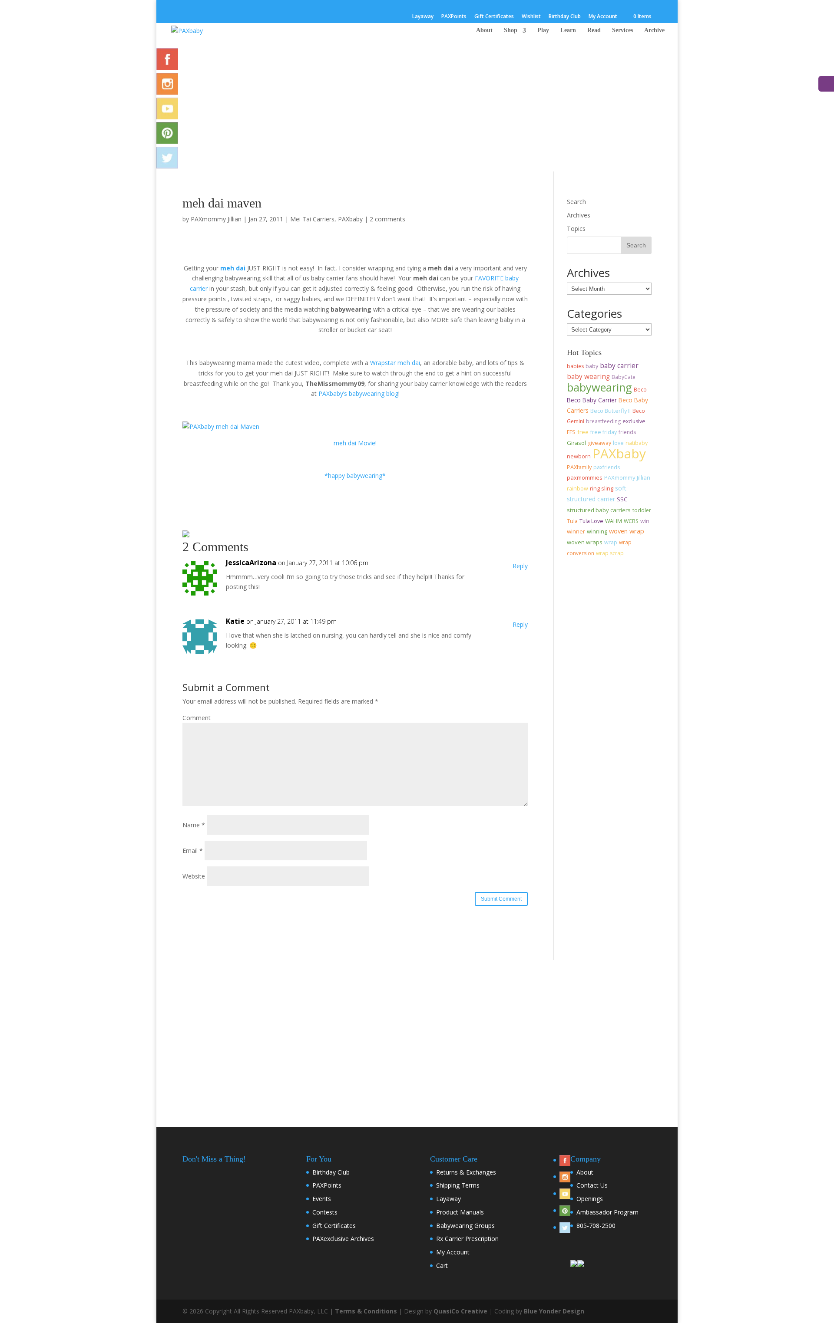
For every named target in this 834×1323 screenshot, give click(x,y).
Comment (196, 718)
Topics (576, 228)
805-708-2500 (596, 1225)
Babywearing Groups (465, 1225)
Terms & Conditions (366, 1311)
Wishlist (531, 17)
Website (193, 876)
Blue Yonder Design (554, 1311)
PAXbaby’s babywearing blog (358, 393)
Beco (640, 389)
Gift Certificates (494, 17)
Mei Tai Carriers (312, 219)
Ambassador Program (607, 1212)
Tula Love (591, 521)
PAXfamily (579, 467)
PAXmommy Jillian (216, 219)
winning (597, 531)
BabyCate (623, 377)
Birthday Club (565, 17)
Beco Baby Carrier (592, 400)
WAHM (613, 521)
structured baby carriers (599, 510)
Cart (442, 1265)
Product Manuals (460, 1212)
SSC (622, 499)
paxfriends (606, 467)
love (618, 443)
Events (321, 1199)
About (484, 30)
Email (192, 850)
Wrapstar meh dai (395, 363)
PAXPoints (454, 17)
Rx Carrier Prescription (467, 1238)
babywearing (599, 387)
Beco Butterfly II (610, 411)
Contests (325, 1212)
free (583, 432)
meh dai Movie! (355, 443)
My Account (603, 17)
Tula (572, 521)
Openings (589, 1199)
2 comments (387, 219)
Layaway (423, 17)
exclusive (633, 421)
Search (576, 201)
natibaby (637, 443)
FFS (571, 432)
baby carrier (619, 365)
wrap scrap (610, 553)
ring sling (601, 488)
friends (627, 432)
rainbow (577, 488)
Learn (568, 30)
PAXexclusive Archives (343, 1238)
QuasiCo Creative (460, 1311)
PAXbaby (350, 219)
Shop (510, 30)
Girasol (576, 443)
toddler (641, 510)
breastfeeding (603, 421)
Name (193, 825)
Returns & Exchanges (466, 1172)
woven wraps (584, 542)
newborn (579, 456)
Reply (520, 566)
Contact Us (592, 1185)
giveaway (599, 443)
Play (543, 30)
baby (592, 366)
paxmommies (584, 477)
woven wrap (626, 531)
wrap (610, 542)
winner (576, 531)
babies (575, 366)
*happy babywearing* (355, 475)
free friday (603, 432)
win (644, 521)
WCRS (631, 521)
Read (594, 30)
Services (622, 30)
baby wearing (588, 376)
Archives (578, 215)
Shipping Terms (458, 1185)
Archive (654, 30)
